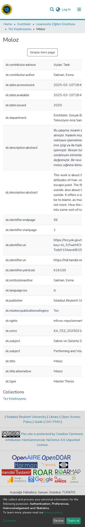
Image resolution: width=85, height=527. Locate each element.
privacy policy (53, 512)
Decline (59, 521)
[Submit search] (51, 9)
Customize (9, 521)
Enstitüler (24, 24)
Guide (39, 422)
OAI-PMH (53, 422)
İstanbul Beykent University (26, 417)
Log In (66, 9)
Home (7, 24)
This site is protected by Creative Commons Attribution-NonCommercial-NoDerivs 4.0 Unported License (44, 439)
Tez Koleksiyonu (19, 29)
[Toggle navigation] (79, 9)
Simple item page (42, 52)
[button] (57, 9)
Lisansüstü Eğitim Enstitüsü (55, 24)
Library (53, 417)
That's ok (73, 521)
